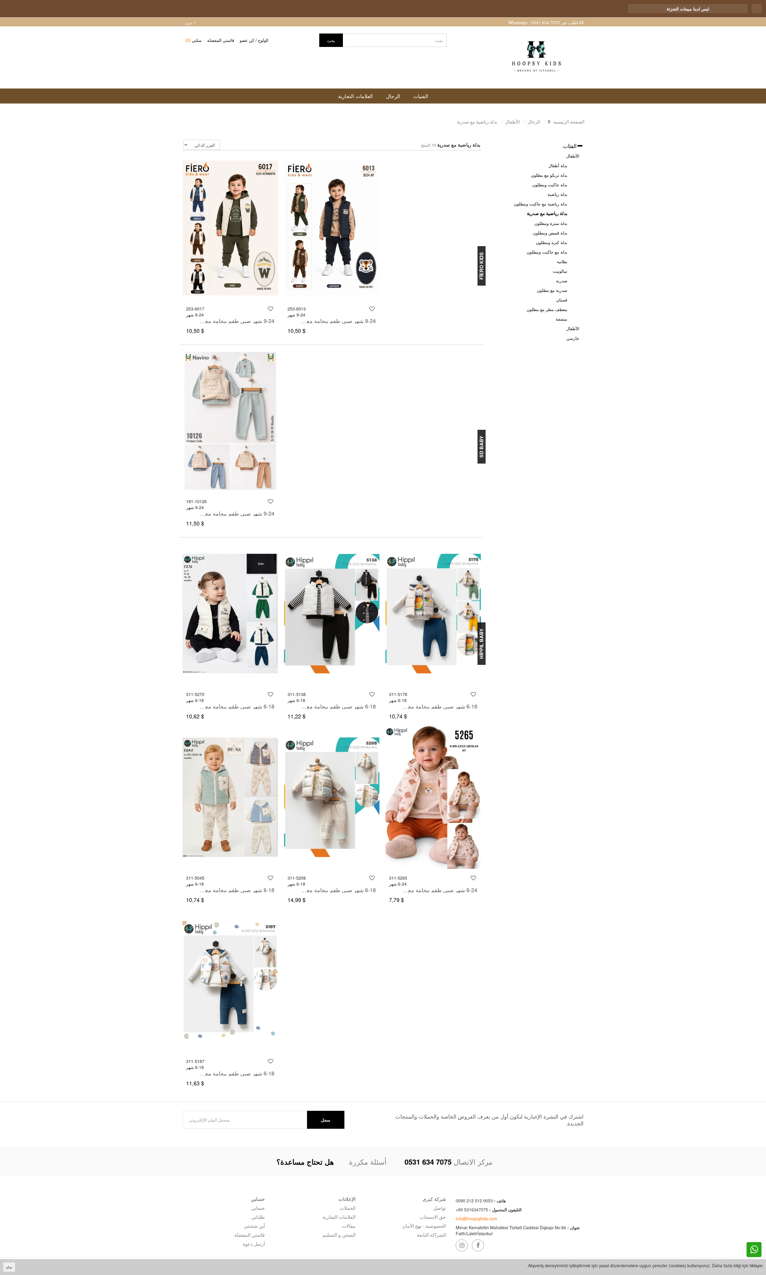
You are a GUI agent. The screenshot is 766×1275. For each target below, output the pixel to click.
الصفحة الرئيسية (568, 121)
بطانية (562, 261)
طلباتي (258, 1216)
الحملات (347, 1207)
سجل (325, 1120)
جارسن (572, 338)
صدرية (561, 281)
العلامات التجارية (339, 1216)
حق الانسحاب (433, 1216)
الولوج (263, 40)
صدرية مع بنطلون (552, 290)
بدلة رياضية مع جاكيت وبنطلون (540, 204)
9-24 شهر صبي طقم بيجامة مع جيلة (236, 321)
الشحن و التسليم (339, 1234)
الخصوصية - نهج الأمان (424, 1225)
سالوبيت (560, 271)
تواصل (439, 1207)
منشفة (561, 319)
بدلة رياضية (557, 194)
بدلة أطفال (557, 165)
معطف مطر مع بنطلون (547, 309)
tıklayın (756, 1265)
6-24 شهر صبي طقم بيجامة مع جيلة (440, 890)
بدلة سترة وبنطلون (550, 223)
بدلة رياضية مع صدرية (547, 213)
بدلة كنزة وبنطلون (551, 242)
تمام (9, 1266)
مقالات (348, 1225)
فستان (561, 300)
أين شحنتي (254, 1225)
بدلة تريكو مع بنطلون (549, 175)
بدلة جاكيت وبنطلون (549, 185)
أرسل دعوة (254, 1243)
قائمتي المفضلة (220, 40)
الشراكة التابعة (431, 1234)
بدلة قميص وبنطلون (550, 233)
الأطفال (572, 156)
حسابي (258, 1207)
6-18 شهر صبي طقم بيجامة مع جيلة (236, 706)
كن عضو (247, 40)
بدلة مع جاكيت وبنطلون (547, 252)
